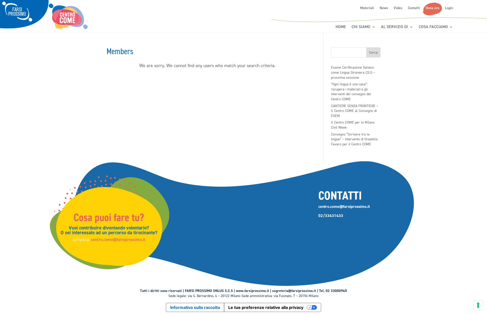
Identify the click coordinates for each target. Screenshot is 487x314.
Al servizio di (394, 27)
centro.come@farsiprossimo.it (118, 239)
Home (341, 27)
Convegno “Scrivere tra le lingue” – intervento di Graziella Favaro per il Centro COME (354, 139)
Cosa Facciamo (433, 27)
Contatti (414, 8)
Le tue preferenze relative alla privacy (265, 307)
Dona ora (432, 8)
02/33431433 (330, 215)
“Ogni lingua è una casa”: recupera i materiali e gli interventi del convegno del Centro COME (351, 92)
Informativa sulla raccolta (195, 307)
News (384, 8)
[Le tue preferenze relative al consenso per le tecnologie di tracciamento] (478, 305)
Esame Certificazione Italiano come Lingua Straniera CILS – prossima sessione (353, 72)
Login (449, 8)
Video (398, 8)
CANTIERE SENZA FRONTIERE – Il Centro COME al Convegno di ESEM (354, 111)
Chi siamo (361, 27)
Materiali (367, 8)
